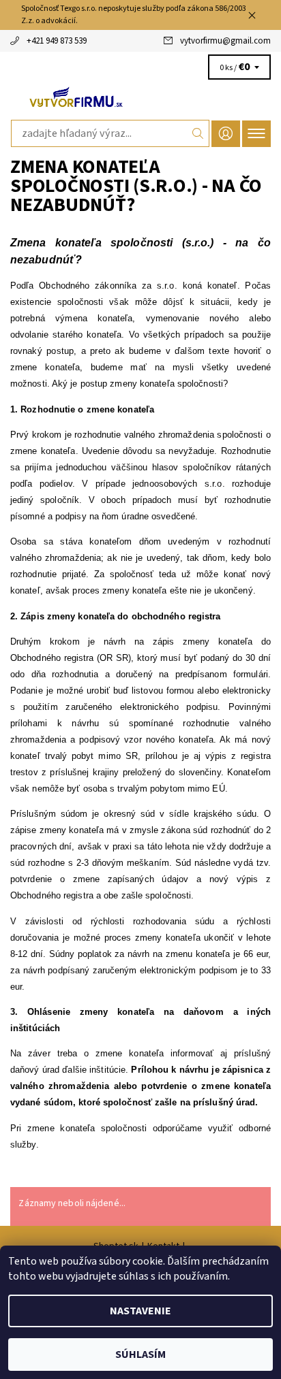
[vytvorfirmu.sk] (140, 96)
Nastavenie (140, 1310)
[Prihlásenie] (225, 133)
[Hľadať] (198, 133)
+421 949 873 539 (57, 41)
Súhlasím (140, 1354)
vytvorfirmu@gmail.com (225, 41)
